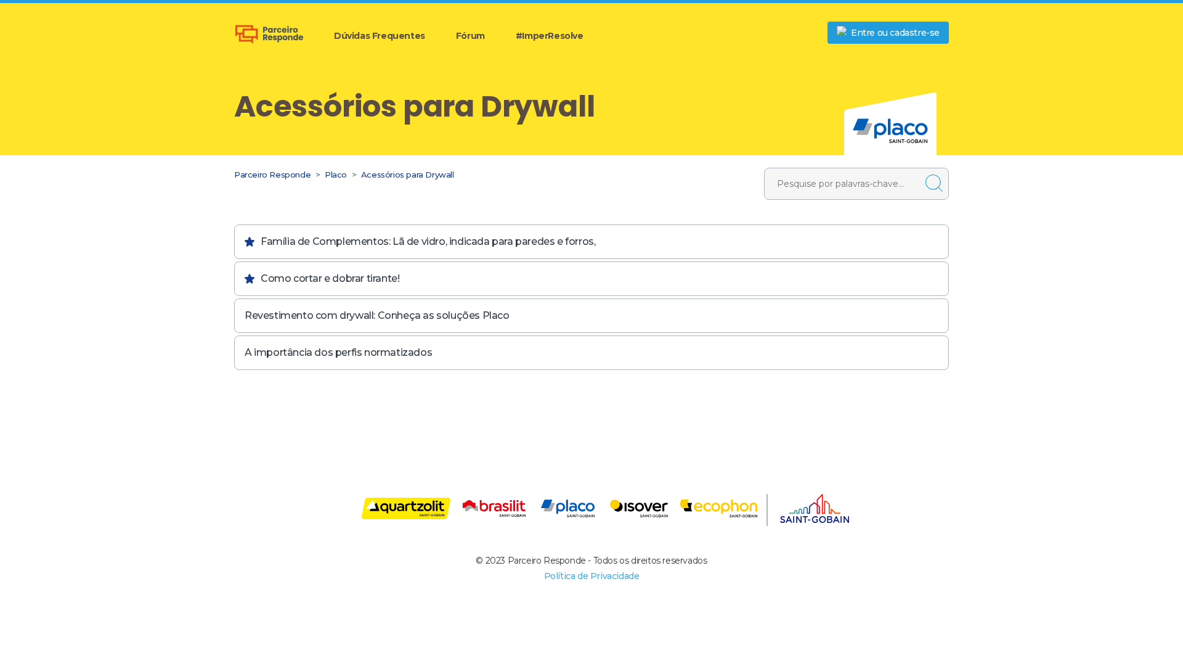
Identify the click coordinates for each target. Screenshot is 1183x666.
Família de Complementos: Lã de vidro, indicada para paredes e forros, (428, 241)
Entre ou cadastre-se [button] (895, 32)
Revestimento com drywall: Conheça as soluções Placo (377, 315)
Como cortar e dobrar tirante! (330, 278)
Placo (336, 174)
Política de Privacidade (592, 576)
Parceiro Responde (272, 174)
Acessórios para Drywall (407, 174)
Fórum (470, 35)
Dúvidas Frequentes (379, 35)
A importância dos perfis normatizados (338, 352)
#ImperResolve (549, 35)
